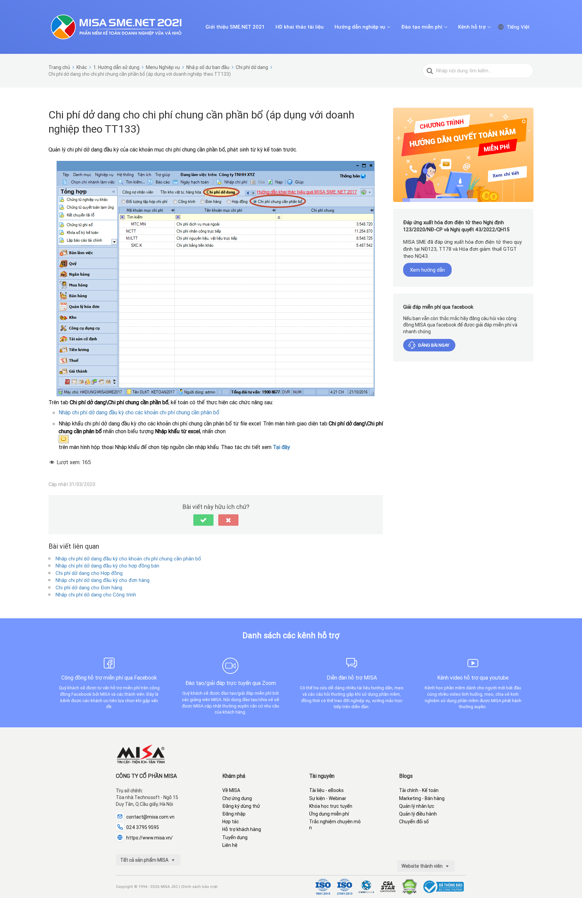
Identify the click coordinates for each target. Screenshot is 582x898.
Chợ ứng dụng (237, 798)
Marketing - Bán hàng (422, 798)
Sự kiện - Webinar (327, 798)
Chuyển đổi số (414, 822)
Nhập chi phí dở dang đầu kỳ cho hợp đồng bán (107, 565)
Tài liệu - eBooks (326, 790)
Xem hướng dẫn (427, 270)
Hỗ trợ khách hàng (241, 829)
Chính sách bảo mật (199, 886)
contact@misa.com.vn (150, 817)
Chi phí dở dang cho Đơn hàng (89, 587)
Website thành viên (422, 866)
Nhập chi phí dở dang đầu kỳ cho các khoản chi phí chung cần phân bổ (139, 412)
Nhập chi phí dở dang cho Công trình (96, 594)
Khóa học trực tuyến (330, 806)
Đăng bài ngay (433, 345)
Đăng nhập (234, 814)
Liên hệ (229, 845)
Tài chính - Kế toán (419, 790)
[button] (203, 520)
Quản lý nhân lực (416, 806)
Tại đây (281, 447)
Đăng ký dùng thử (241, 806)
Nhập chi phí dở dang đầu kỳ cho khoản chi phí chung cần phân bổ (128, 558)
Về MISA (231, 790)
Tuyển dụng (235, 837)
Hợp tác (230, 822)
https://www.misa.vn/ (149, 838)
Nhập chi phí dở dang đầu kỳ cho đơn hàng (103, 580)
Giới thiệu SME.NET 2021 (235, 27)
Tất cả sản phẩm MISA (144, 860)
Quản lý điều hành (418, 814)
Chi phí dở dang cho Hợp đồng (89, 573)
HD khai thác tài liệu (300, 27)
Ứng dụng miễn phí (329, 814)
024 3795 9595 (142, 827)
